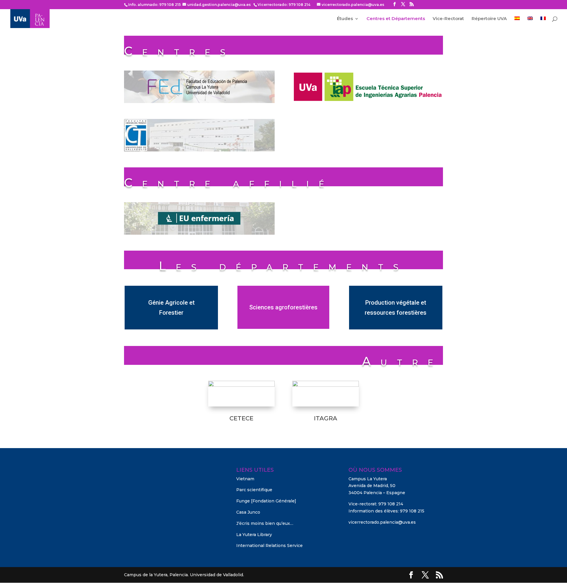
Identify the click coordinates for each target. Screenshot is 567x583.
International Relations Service (269, 545)
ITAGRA (325, 418)
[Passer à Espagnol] (517, 22)
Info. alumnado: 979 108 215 (154, 4)
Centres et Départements (395, 19)
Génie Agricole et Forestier (171, 307)
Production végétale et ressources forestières (395, 307)
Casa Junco (248, 512)
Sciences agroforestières (283, 307)
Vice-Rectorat (448, 19)
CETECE (241, 418)
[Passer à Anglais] (530, 22)
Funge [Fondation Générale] (266, 501)
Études (345, 19)
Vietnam (245, 478)
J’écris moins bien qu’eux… (264, 523)
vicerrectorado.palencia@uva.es (382, 522)
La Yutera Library (254, 534)
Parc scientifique (254, 489)
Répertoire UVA (489, 19)
